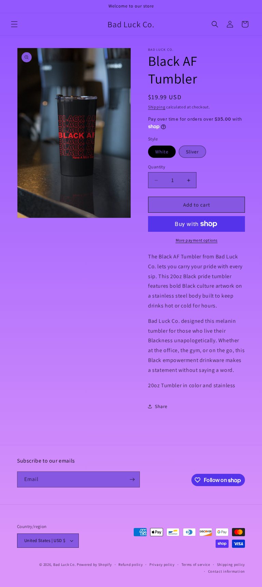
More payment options (197, 240)
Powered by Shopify (94, 564)
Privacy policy (162, 564)
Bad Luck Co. (64, 564)
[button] (14, 24)
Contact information (226, 571)
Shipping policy (231, 564)
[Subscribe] (132, 479)
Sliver (192, 152)
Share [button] (161, 406)
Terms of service (195, 564)
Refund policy (130, 564)
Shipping (156, 106)
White (162, 152)
